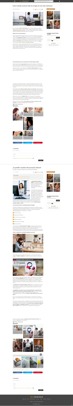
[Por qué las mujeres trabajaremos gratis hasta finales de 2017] (38, 337)
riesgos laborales (23, 63)
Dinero (17, 369)
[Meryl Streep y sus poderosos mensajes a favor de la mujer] (38, 351)
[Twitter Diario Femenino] (55, 45)
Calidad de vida (24, 102)
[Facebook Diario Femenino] (49, 45)
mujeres (18, 304)
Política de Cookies (30, 158)
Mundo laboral (36, 334)
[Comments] (42, 9)
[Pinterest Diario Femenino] (51, 45)
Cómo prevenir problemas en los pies (27, 114)
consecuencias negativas (16, 210)
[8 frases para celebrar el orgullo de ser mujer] (28, 337)
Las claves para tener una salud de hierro (38, 114)
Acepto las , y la (23, 158)
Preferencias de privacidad (19, 158)
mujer (34, 194)
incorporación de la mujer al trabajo (36, 182)
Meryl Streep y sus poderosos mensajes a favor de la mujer (38, 350)
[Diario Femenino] (24, 1)
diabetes (20, 42)
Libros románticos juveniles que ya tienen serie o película (49, 27)
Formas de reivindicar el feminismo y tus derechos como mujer (27, 350)
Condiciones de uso (25, 158)
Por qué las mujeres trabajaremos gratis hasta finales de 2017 (37, 336)
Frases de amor (36, 348)
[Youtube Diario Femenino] (57, 45)
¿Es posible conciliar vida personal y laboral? (16, 119)
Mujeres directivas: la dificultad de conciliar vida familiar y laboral (16, 332)
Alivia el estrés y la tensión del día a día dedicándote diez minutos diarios (17, 138)
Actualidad (25, 334)
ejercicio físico (19, 39)
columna (40, 40)
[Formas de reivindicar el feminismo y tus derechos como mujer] (28, 351)
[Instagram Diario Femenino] (53, 45)
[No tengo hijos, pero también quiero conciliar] (18, 351)
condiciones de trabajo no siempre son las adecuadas (28, 88)
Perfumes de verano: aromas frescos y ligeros (56, 18)
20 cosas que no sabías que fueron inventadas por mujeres (22, 355)
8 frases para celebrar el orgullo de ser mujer (27, 336)
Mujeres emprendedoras (21, 369)
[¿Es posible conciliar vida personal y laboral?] (18, 120)
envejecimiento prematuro (30, 42)
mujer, (29, 225)
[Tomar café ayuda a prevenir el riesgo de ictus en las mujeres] (28, 129)
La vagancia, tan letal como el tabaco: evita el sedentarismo (28, 138)
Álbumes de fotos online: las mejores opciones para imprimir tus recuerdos (49, 17)
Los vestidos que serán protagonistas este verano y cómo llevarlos (57, 27)
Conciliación (19, 320)
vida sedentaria (39, 36)
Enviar (41, 160)
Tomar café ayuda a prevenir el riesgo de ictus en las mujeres (28, 128)
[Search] (52, 1)
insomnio (23, 42)
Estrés (14, 135)
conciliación (21, 278)
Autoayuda (14, 369)
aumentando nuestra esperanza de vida (19, 30)
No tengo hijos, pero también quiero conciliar (17, 350)
